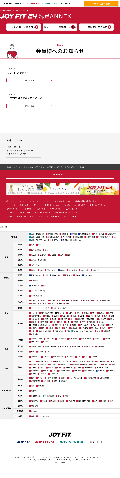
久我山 (50, 328)
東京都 (20, 323)
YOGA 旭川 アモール (38, 240)
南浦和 (66, 300)
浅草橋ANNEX (36, 316)
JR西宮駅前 (35, 381)
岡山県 (20, 385)
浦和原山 (86, 300)
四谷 (66, 325)
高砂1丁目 (35, 401)
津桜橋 (40, 351)
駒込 (65, 328)
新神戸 (40, 378)
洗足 (53, 322)
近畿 (6, 368)
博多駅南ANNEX (84, 401)
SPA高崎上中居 (36, 295)
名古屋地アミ (88, 346)
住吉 (95, 401)
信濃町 (74, 325)
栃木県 (20, 290)
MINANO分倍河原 (44, 331)
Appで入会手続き (101, 3)
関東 (6, 313)
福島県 (20, 270)
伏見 (78, 356)
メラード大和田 (102, 367)
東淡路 (33, 364)
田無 (68, 331)
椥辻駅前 (70, 356)
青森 (39, 244)
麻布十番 (34, 313)
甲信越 (6, 277)
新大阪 (91, 361)
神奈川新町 (35, 341)
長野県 (20, 280)
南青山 (86, 313)
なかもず (43, 373)
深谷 (67, 303)
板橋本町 (74, 328)
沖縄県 (20, 416)
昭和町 (42, 367)
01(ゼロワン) (54, 240)
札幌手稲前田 (99, 234)
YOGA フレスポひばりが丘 (83, 331)
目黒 (60, 322)
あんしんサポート (70, 216)
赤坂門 (53, 401)
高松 (59, 396)
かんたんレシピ (25, 213)
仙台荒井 (43, 255)
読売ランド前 (86, 338)
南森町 (40, 361)
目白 (94, 325)
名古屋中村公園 (50, 346)
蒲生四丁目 (64, 364)
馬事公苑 (57, 325)
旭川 (115, 237)
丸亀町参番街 (36, 396)
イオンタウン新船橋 (60, 308)
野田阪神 (69, 367)
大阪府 (20, 367)
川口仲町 (43, 300)
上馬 (67, 322)
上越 (46, 275)
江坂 (53, 370)
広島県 (20, 390)
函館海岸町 (111, 234)
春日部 (33, 303)
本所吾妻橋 (35, 319)
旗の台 (111, 319)
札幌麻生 (65, 234)
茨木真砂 (77, 370)
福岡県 (20, 401)
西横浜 (107, 338)
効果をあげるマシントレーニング (66, 213)
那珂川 (61, 401)
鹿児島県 (20, 411)
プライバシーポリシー (31, 457)
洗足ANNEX (44, 322)
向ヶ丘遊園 (73, 338)
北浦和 (33, 300)
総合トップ (10, 201)
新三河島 (65, 316)
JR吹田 (45, 370)
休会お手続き (40, 209)
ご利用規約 (45, 457)
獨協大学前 (106, 300)
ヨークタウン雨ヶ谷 (38, 290)
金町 (112, 316)
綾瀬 (98, 316)
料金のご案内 (25, 205)
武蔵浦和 (75, 300)
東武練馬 (84, 328)
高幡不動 (106, 331)
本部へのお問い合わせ (63, 201)
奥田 (32, 385)
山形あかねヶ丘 (37, 265)
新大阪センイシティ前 (63, 361)
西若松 (62, 270)
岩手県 (20, 249)
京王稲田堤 (61, 338)
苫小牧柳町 (67, 237)
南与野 (95, 300)
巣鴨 (58, 328)
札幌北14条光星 (104, 237)
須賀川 (33, 270)
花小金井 (34, 334)
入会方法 (67, 205)
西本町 (59, 367)
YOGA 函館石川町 (37, 237)
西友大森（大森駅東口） (86, 319)
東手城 (33, 391)
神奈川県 (20, 340)
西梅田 (78, 367)
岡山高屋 (41, 385)
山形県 (20, 265)
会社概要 (17, 457)
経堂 (83, 322)
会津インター (51, 270)
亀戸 (72, 319)
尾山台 (101, 322)
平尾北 (44, 401)
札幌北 (74, 234)
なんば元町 (35, 370)
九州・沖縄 (6, 408)
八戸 (32, 244)
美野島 (103, 401)
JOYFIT (21, 201)
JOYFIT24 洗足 (20, 150)
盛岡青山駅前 (36, 250)
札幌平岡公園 (85, 234)
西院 (85, 356)
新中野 (110, 325)
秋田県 (20, 260)
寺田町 (33, 367)
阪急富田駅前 (89, 370)
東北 (6, 257)
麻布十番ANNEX (47, 313)
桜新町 (75, 322)
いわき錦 (96, 270)
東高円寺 (34, 328)
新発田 (77, 275)
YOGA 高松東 (49, 396)
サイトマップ (79, 457)
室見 (111, 401)
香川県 (20, 395)
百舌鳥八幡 (54, 373)
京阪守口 (111, 370)
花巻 (46, 250)
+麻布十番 (60, 313)
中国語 (63, 462)
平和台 (112, 328)
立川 (98, 331)
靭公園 (50, 367)
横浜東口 (98, 338)
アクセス (37, 205)
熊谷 (60, 303)
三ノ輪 (90, 316)
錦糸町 (45, 319)
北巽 (113, 364)
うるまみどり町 (43, 416)
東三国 (49, 361)
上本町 (105, 364)
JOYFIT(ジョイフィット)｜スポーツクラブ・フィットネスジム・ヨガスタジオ (64, 460)
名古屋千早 (64, 346)
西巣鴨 (56, 316)
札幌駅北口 (79, 237)
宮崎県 (20, 406)
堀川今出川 (35, 356)
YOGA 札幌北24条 (37, 234)
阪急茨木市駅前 (64, 370)
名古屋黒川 (76, 346)
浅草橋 (110, 313)
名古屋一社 (101, 346)
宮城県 (20, 255)
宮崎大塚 (34, 406)
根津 (94, 313)
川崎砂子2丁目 (36, 338)
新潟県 (20, 275)
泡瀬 (32, 416)
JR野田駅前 (88, 367)
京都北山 (46, 356)
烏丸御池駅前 (58, 356)
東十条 (47, 316)
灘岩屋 (62, 378)
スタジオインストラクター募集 (48, 216)
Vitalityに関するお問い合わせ (85, 201)
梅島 (105, 316)
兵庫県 (20, 379)
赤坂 (78, 313)
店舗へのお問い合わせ (97, 205)
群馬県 (20, 295)
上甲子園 (46, 381)
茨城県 (20, 285)
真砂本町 (34, 411)
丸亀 (66, 396)
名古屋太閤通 (36, 346)
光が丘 (104, 328)
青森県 (20, 244)
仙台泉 (33, 255)
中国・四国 (6, 390)
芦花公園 (91, 322)
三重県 (20, 351)
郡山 (41, 270)
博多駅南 (71, 401)
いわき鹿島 (73, 270)
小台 (74, 316)
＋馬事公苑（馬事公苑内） (41, 325)
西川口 (52, 300)
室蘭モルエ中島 (53, 237)
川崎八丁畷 (49, 338)
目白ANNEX (84, 325)
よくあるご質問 (79, 205)
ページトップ (60, 174)
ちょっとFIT (10, 213)
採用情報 (9, 216)
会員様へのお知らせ (13, 209)
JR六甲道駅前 (52, 378)
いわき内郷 (85, 270)
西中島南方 (101, 361)
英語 (56, 462)
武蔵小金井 (59, 331)
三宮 (32, 378)
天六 (32, 361)
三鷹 (32, 331)
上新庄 (111, 361)
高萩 (44, 285)
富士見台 (94, 328)
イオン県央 (88, 275)
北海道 (14, 236)
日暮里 (81, 316)
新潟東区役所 (56, 275)
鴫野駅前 (75, 364)
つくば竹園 (35, 285)
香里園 (33, 373)
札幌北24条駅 (53, 234)
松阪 (48, 351)
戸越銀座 (102, 319)
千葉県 (20, 308)
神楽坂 (102, 325)
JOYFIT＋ (47, 201)
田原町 (101, 313)
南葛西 (54, 319)
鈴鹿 (32, 351)
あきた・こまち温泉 (38, 260)
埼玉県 (20, 302)
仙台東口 (53, 255)
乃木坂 (70, 313)
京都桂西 (94, 356)
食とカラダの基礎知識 (43, 213)
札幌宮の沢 (90, 237)
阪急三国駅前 (80, 361)
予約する (28, 209)
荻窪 (43, 328)
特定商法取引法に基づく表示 (62, 457)
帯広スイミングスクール (72, 240)
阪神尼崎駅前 (104, 378)
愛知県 (20, 346)
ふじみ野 (43, 303)
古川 (68, 255)
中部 (6, 348)
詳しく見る (30, 80)
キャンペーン (11, 205)
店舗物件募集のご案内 (25, 216)
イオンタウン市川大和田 (40, 308)
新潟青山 (68, 275)
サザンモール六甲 (75, 378)
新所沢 (52, 303)
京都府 (20, 356)
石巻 (61, 255)
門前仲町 (63, 319)
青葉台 (45, 341)
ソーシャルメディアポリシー (96, 457)
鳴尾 (55, 381)
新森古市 (53, 364)
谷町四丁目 (95, 364)
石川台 (33, 322)
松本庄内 (34, 280)
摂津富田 (101, 370)
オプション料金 (55, 209)
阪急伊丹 (63, 381)
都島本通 (43, 364)
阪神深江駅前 (91, 378)
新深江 (84, 364)
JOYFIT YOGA (34, 201)
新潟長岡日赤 (36, 275)
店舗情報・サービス (52, 205)
